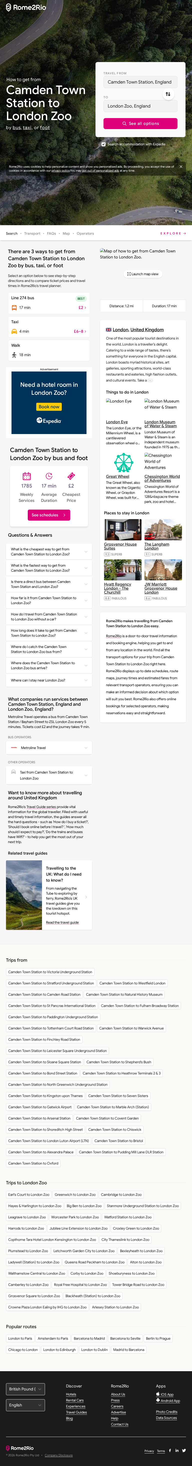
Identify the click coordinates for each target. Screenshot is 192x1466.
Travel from (115, 73)
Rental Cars (75, 1400)
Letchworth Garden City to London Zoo (84, 1251)
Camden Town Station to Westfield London (133, 983)
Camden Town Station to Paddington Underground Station (53, 1017)
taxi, (28, 127)
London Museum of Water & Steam (160, 424)
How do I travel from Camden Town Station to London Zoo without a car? (44, 616)
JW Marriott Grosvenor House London (160, 588)
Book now (49, 407)
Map (66, 233)
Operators (85, 233)
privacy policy (61, 170)
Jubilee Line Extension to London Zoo (79, 1228)
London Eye (117, 422)
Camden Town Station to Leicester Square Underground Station (57, 1050)
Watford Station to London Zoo (128, 1217)
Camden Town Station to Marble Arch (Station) (113, 1107)
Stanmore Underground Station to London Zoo (143, 1206)
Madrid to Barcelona (128, 1349)
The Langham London (156, 546)
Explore (171, 233)
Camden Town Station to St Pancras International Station (52, 1005)
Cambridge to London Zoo (121, 1194)
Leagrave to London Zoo (27, 1217)
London (120, 329)
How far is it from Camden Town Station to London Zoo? (43, 600)
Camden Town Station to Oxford (33, 1163)
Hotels (71, 1394)
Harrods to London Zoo (26, 1228)
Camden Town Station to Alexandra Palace (41, 1152)
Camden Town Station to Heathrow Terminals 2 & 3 (121, 1073)
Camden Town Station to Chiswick (114, 1129)
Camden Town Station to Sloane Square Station (44, 1062)
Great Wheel (117, 476)
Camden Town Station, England (140, 82)
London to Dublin (94, 1349)
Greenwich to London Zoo (75, 1194)
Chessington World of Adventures (162, 478)
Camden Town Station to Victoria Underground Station (50, 972)
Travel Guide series (41, 807)
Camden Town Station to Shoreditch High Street (45, 1129)
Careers (117, 1406)
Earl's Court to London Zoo (28, 1194)
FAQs (51, 233)
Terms (161, 1451)
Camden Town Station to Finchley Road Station (44, 1039)
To (106, 97)
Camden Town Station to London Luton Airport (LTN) (48, 1141)
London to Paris (20, 1338)
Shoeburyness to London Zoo (131, 1273)
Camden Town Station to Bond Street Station (42, 1073)
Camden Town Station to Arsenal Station (39, 1118)
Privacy (149, 1451)
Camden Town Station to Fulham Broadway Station (140, 1005)
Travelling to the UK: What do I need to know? (64, 874)
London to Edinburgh (59, 1349)
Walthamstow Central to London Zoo (36, 1273)
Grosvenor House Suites (120, 546)
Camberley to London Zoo (28, 1284)
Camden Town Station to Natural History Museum (124, 994)
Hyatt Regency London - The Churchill (117, 588)
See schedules (45, 515)
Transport (32, 233)
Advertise (118, 1412)
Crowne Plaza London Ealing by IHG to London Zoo (47, 1307)
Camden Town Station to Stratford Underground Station (51, 983)
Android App (170, 1400)
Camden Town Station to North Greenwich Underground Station (58, 1084)
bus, (17, 127)
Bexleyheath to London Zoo (141, 1251)
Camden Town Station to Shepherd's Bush (118, 1062)
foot (45, 127)
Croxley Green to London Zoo (136, 1228)
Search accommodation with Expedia (136, 144)
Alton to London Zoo (146, 1262)
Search (12, 233)
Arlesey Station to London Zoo (115, 1307)
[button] (141, 123)
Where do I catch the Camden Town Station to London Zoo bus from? (38, 649)
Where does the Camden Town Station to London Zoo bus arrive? (43, 665)
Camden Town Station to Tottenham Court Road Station (51, 1028)
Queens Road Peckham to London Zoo (94, 1262)
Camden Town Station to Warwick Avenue (131, 1028)
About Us (118, 1394)
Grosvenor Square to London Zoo (34, 1296)
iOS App (167, 1394)
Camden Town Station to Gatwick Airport (40, 1107)
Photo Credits (167, 1411)
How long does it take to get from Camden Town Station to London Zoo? (44, 633)
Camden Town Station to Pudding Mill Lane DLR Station (121, 1152)
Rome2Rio (114, 636)
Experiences (76, 1406)
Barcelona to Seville (125, 1338)
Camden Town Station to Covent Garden (107, 1118)
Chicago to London (23, 1349)
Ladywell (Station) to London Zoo (33, 1262)
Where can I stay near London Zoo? (38, 680)
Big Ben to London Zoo (84, 1206)
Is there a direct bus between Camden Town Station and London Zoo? (40, 584)
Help (114, 1418)
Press (115, 1400)
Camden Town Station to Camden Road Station (44, 994)
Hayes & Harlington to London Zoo (34, 1206)
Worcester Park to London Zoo (75, 1217)
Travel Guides (76, 1412)
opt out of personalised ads (100, 170)
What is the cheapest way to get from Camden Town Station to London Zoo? (40, 551)
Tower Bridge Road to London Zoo (138, 1284)
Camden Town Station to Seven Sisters (118, 1095)
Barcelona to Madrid (89, 1338)
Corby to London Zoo (86, 1273)
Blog (69, 1418)
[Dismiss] (181, 167)
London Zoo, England (129, 106)
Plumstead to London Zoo (28, 1251)
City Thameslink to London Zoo (125, 1239)
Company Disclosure (59, 1455)
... (150, 380)
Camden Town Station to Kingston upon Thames (45, 1095)
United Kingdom (147, 329)
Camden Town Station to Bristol (118, 1141)
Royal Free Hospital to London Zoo (80, 1284)
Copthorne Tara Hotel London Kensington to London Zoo (52, 1239)
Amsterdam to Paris (53, 1338)
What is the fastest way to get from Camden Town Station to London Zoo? (40, 568)
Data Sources (166, 1417)
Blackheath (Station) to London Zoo (93, 1296)
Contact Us (119, 1424)
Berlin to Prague (158, 1338)
